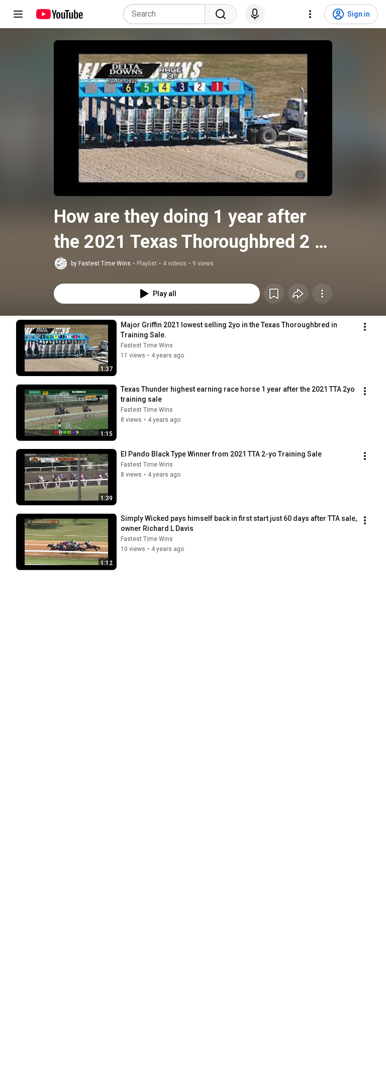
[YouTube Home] (59, 14)
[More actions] (322, 294)
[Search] (221, 14)
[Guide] (18, 14)
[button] (193, 118)
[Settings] (310, 14)
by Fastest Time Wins (101, 263)
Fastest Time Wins (147, 345)
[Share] (298, 294)
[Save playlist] (274, 294)
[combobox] (167, 14)
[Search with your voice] (255, 14)
